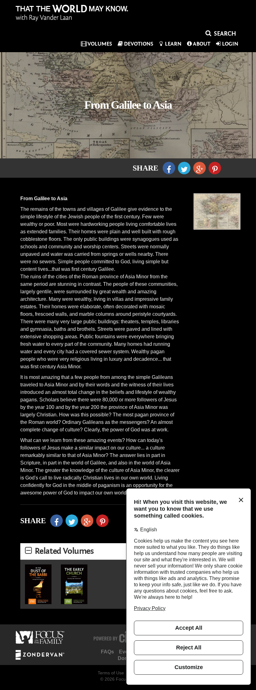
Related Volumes (64, 551)
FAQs (107, 651)
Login (230, 44)
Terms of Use (111, 672)
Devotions (138, 44)
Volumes (99, 44)
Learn (173, 44)
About (201, 44)
